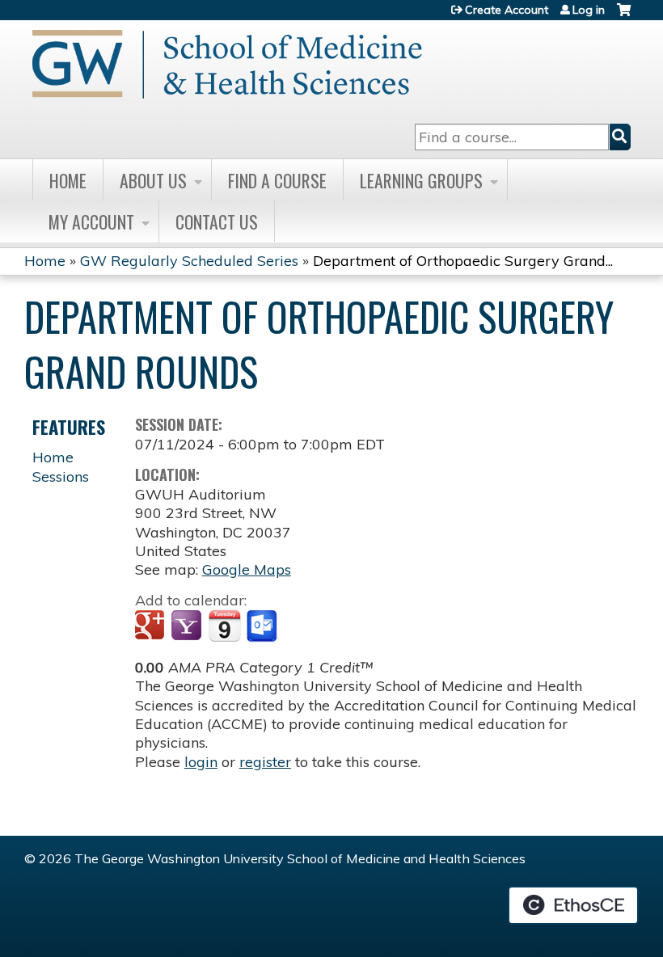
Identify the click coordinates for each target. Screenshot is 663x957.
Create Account (506, 9)
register (265, 762)
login (200, 762)
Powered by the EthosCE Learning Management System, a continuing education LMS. (573, 905)
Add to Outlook (263, 626)
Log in (588, 9)
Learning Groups (421, 180)
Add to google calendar (151, 626)
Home (68, 180)
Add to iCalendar (224, 625)
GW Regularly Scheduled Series (189, 260)
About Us (153, 180)
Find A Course (277, 180)
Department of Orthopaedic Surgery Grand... (463, 260)
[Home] (227, 64)
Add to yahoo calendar (188, 626)
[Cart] (624, 15)
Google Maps (246, 569)
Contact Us (216, 221)
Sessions (60, 476)
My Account (91, 221)
